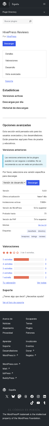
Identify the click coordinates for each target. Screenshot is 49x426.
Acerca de (7, 318)
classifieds (32, 231)
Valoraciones (11, 60)
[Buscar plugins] (30, 21)
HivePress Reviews (16, 32)
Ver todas (41, 282)
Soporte (9, 81)
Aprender (7, 341)
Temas (29, 323)
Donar (30, 350)
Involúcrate (31, 341)
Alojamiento (8, 328)
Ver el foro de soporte (13, 302)
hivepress (25, 236)
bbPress (8, 373)
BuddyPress (10, 378)
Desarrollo (10, 67)
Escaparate (31, 318)
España (12, 390)
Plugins (29, 328)
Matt (6, 368)
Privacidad (8, 332)
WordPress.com (11, 364)
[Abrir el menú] (45, 4)
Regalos (31, 355)
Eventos (30, 346)
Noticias (6, 323)
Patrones (30, 332)
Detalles (9, 53)
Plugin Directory (9, 12)
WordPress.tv (10, 355)
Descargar (9, 43)
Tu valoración (9, 282)
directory (41, 231)
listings (34, 236)
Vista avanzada (12, 74)
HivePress (11, 36)
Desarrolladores (10, 350)
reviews (42, 236)
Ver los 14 (42, 225)
